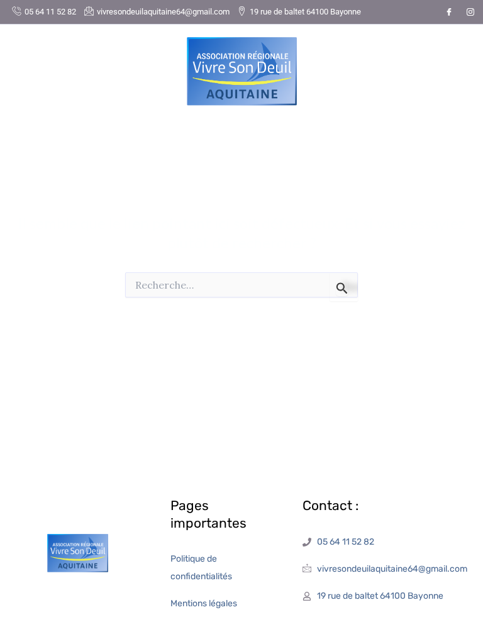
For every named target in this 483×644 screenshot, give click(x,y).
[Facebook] (449, 12)
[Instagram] (470, 12)
